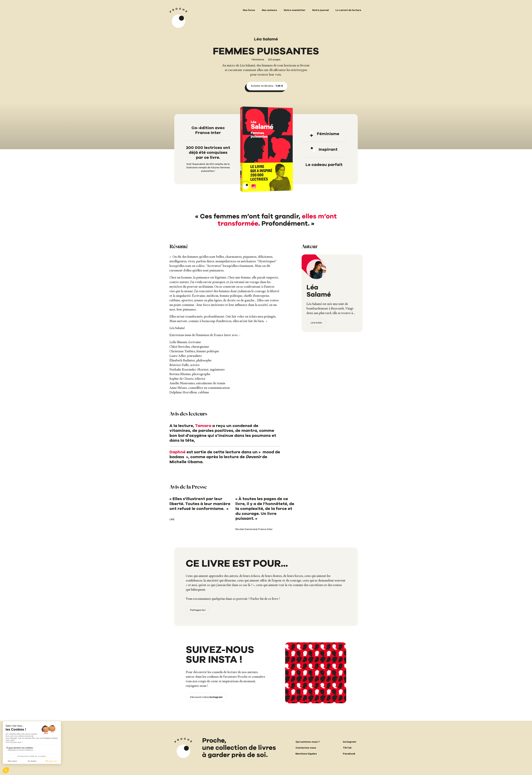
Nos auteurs (269, 10)
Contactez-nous (306, 748)
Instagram (349, 742)
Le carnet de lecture (348, 10)
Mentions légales (306, 754)
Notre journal (320, 10)
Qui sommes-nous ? (308, 742)
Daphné (177, 452)
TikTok (347, 748)
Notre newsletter (294, 10)
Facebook (349, 754)
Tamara (203, 426)
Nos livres (249, 10)
